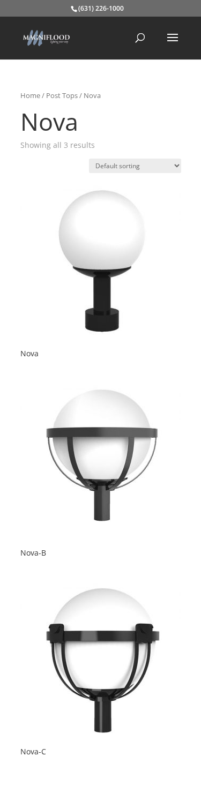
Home (30, 95)
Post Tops (62, 95)
